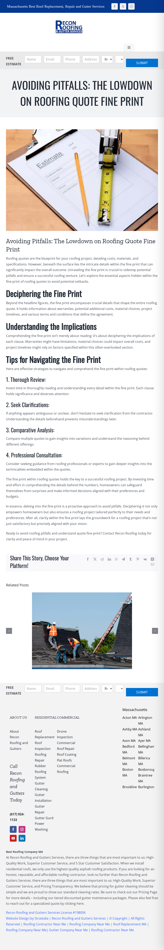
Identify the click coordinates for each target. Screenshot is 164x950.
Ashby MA (129, 729)
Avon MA (129, 740)
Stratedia (42, 918)
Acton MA (129, 717)
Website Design (17, 918)
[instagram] (131, 6)
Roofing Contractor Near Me (44, 924)
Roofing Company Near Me (89, 924)
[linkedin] (22, 838)
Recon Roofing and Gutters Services (79, 918)
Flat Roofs (64, 760)
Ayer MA (144, 740)
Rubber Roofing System (40, 772)
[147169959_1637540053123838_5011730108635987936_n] (69, 14)
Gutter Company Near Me (68, 930)
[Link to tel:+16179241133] (97, 27)
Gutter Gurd (44, 818)
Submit (142, 63)
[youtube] (13, 838)
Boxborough (147, 769)
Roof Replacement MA (129, 924)
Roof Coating (66, 754)
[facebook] (114, 6)
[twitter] (123, 6)
